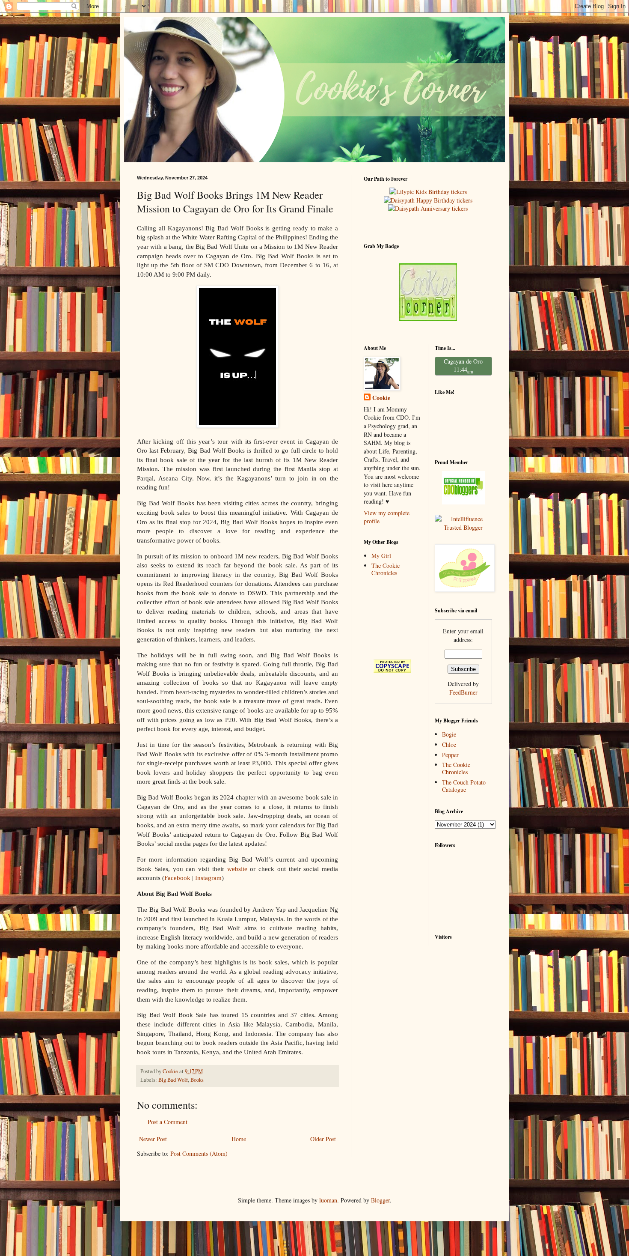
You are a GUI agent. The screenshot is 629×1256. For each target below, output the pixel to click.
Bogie (449, 734)
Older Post (323, 1139)
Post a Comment (167, 1122)
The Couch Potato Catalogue (464, 786)
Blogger (380, 1200)
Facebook (177, 877)
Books (197, 1079)
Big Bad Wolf (173, 1079)
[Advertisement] (390, 617)
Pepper (450, 755)
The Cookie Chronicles (385, 569)
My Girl (381, 556)
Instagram (208, 877)
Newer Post (153, 1139)
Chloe (449, 744)
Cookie (381, 398)
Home (238, 1139)
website (237, 868)
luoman (328, 1200)
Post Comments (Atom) (199, 1153)
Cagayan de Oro (463, 361)
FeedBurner (463, 692)
